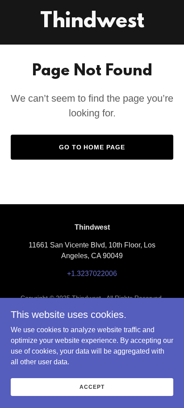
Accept (91, 386)
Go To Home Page (92, 147)
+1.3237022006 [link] (92, 273)
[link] (92, 25)
